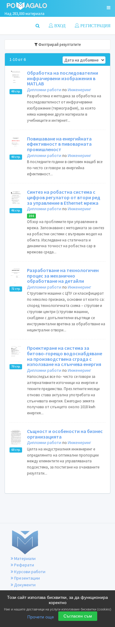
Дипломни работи (44, 89)
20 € (31, 216)
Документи (24, 585)
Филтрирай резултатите (59, 44)
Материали (24, 558)
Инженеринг (79, 89)
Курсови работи (29, 571)
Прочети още (40, 616)
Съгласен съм (77, 616)
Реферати (23, 565)
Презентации (26, 578)
